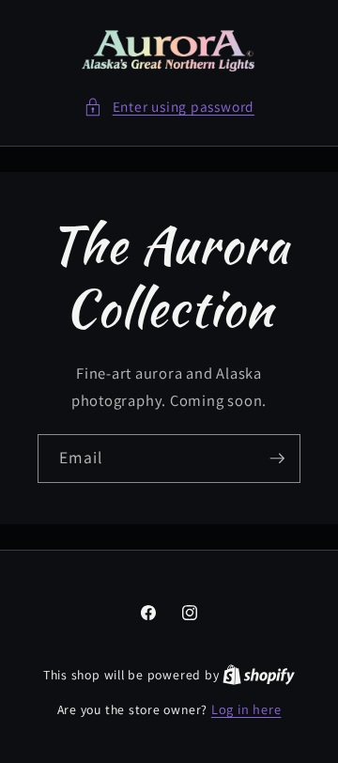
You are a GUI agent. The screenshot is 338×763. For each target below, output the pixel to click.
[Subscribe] (277, 458)
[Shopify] (259, 674)
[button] (169, 106)
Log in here (246, 709)
